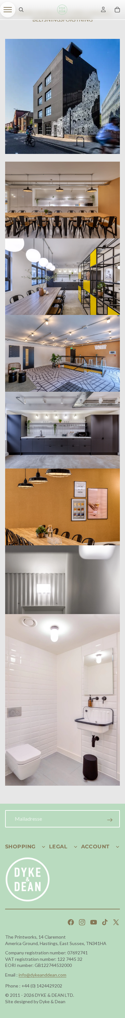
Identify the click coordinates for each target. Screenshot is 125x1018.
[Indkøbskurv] (117, 10)
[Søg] (21, 10)
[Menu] (7, 9)
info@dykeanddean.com (42, 975)
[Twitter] (116, 922)
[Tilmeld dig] (110, 820)
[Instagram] (82, 922)
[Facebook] (71, 922)
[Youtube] (93, 922)
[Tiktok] (105, 922)
